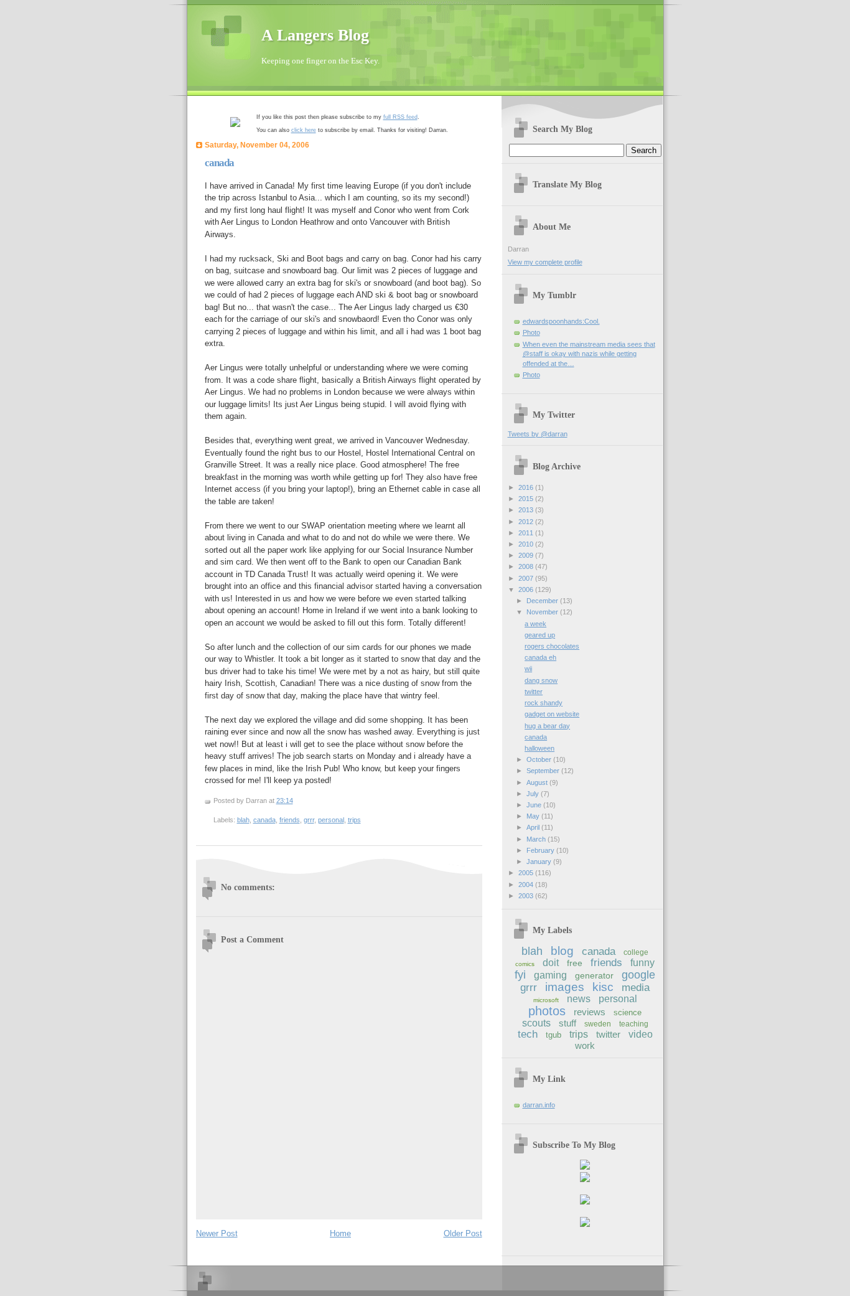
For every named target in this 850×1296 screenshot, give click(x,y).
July (533, 793)
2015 (526, 498)
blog (562, 950)
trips (354, 820)
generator (594, 975)
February (541, 850)
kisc (603, 986)
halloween (539, 748)
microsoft (546, 1000)
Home (340, 1233)
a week (535, 623)
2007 (526, 578)
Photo (531, 332)
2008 (526, 566)
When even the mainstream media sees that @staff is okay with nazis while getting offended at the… (589, 353)
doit (551, 962)
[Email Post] (296, 800)
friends (289, 820)
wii (528, 668)
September (543, 770)
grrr (309, 820)
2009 (526, 555)
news (579, 998)
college (635, 952)
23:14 (284, 800)
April (533, 827)
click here (303, 130)
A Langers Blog (315, 35)
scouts (536, 1023)
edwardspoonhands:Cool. (561, 321)
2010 (526, 544)
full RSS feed (400, 117)
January (539, 861)
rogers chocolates (552, 646)
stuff (567, 1023)
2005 (526, 872)
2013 (526, 510)
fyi (520, 975)
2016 (526, 487)
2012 (526, 521)
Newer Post (217, 1233)
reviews (589, 1012)
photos (547, 1011)
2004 (526, 884)
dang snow (541, 680)
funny (642, 962)
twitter (534, 691)
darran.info (539, 1105)
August (537, 782)
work (585, 1045)
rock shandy (544, 703)
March (537, 839)
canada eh (540, 657)
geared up (540, 635)
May (533, 816)
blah (243, 820)
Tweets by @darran (537, 434)
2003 (526, 895)
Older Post (463, 1233)
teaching (633, 1024)
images (564, 986)
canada (219, 163)
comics (525, 963)
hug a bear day (547, 726)
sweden (597, 1024)
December (543, 600)
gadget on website (552, 714)
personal (331, 820)
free (574, 963)
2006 (526, 589)
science (628, 1012)
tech (528, 1034)
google (638, 975)
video (640, 1034)
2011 (526, 533)
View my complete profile (545, 262)
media (636, 987)
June (534, 805)
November (543, 612)
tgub (553, 1035)
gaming (550, 975)
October (539, 759)
